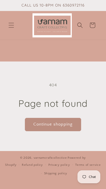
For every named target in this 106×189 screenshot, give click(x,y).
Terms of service (88, 165)
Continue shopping (53, 124)
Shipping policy (56, 173)
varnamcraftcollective (50, 158)
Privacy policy (59, 165)
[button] (11, 25)
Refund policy (32, 165)
